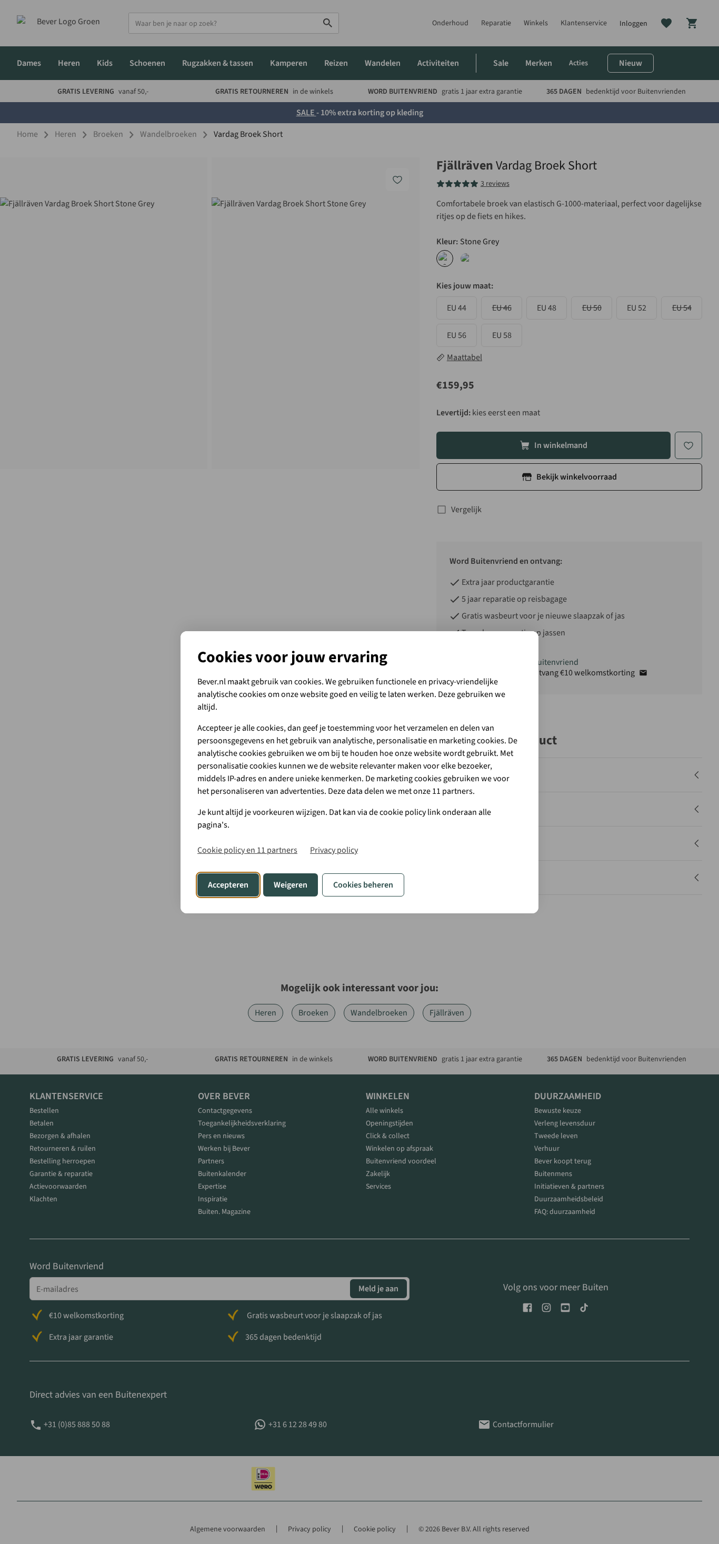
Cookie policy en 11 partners (247, 850)
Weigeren (290, 885)
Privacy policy (334, 850)
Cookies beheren (363, 885)
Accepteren (228, 885)
